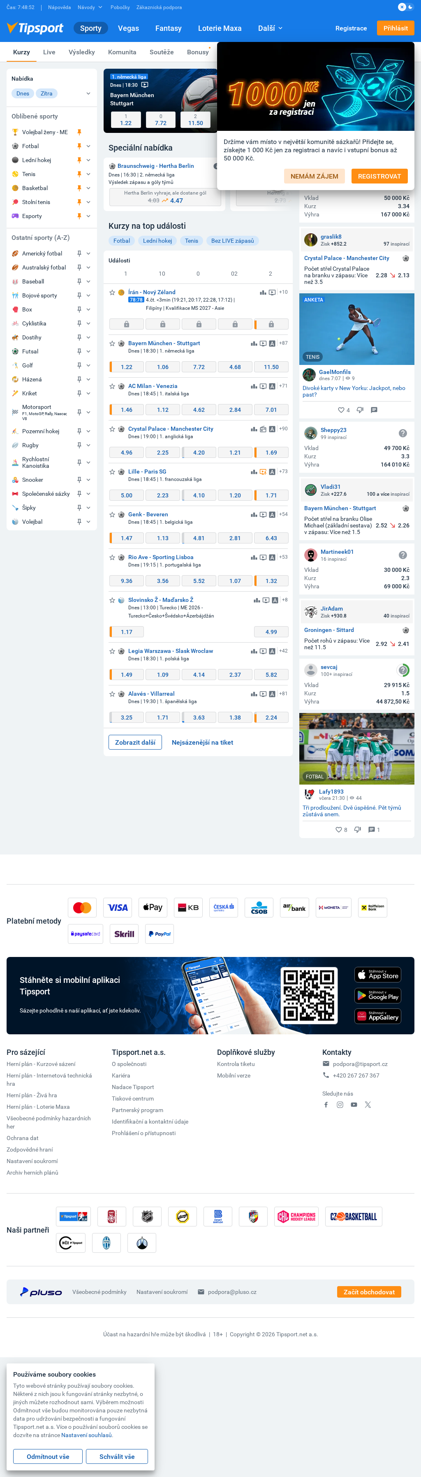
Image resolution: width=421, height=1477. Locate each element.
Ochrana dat (23, 1138)
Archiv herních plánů (32, 1172)
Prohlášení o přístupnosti (144, 1133)
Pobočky (120, 7)
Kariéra (121, 1075)
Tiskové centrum (133, 1098)
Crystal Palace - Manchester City (346, 258)
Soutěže (162, 51)
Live (49, 51)
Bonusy (198, 51)
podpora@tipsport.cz (360, 1064)
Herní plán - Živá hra (32, 1095)
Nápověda (59, 7)
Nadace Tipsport (133, 1087)
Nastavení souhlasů (86, 1435)
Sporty (91, 28)
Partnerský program (137, 1110)
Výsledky (82, 51)
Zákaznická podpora (159, 7)
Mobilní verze (233, 1075)
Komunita (122, 51)
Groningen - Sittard (329, 630)
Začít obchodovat (369, 1291)
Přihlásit (396, 28)
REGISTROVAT (379, 176)
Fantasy (168, 28)
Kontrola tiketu (236, 1064)
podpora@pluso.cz (232, 1292)
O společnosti (129, 1064)
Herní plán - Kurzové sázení (41, 1064)
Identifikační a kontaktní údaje (150, 1121)
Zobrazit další (135, 742)
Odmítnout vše (48, 1456)
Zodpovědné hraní (30, 1149)
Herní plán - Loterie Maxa (38, 1106)
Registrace (351, 28)
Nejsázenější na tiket (202, 742)
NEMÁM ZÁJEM (314, 176)
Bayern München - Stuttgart (340, 508)
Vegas (128, 28)
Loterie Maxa (220, 28)
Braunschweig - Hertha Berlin (156, 166)
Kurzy (21, 51)
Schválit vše (117, 1456)
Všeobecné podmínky (99, 1292)
